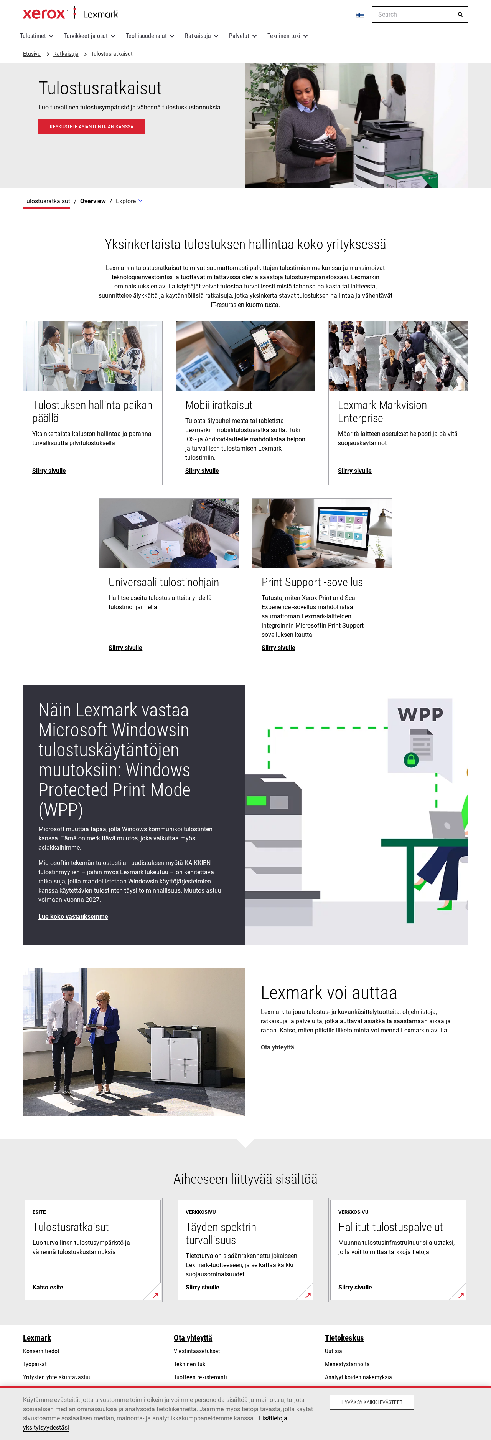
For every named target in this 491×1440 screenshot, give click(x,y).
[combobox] (420, 14)
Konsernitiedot (41, 1351)
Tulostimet (33, 36)
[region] (245, 1413)
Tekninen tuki (283, 36)
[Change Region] (360, 14)
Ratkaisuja (198, 36)
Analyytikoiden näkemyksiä (358, 1377)
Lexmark (37, 1337)
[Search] (460, 15)
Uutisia (333, 1351)
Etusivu (70, 12)
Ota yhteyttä (193, 1337)
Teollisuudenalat (146, 36)
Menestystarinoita (347, 1364)
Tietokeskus (344, 1337)
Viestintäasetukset (197, 1351)
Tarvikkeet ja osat (86, 36)
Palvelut (239, 36)
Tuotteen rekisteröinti (200, 1377)
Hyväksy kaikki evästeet (371, 1402)
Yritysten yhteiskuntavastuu (57, 1377)
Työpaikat (35, 1364)
